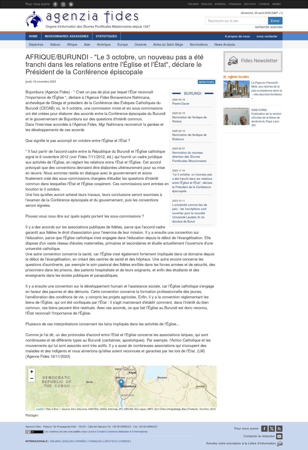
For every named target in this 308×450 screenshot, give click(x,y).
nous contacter (267, 36)
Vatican (55, 44)
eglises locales (206, 81)
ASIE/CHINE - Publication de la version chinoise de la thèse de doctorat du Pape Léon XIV (266, 117)
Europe (122, 44)
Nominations (199, 44)
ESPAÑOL (220, 4)
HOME (33, 36)
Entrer (275, 20)
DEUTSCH (250, 4)
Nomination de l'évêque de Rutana (189, 119)
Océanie (141, 44)
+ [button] (31, 371)
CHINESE (264, 4)
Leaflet (40, 409)
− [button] (31, 378)
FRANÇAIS (235, 4)
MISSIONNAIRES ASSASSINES (67, 36)
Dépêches (36, 44)
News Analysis (224, 44)
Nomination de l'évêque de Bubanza (189, 137)
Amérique (104, 44)
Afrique (72, 44)
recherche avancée (269, 27)
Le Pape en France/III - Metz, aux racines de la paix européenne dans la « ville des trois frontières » (266, 90)
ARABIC (276, 4)
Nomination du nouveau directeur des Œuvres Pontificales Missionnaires (189, 156)
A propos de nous (237, 36)
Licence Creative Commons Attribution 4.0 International (117, 431)
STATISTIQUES (106, 36)
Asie (87, 44)
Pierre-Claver (180, 103)
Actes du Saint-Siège (168, 44)
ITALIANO (193, 4)
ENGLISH (206, 4)
